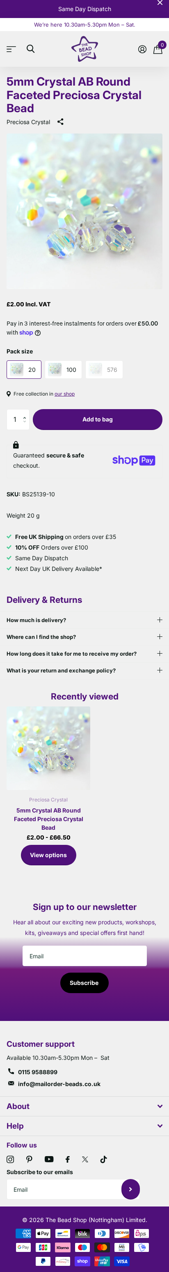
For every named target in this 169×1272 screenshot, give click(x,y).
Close (160, 2)
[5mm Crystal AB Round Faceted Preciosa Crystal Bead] (48, 748)
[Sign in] (142, 49)
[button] (26, 412)
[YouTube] (49, 1159)
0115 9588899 (37, 1071)
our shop (65, 394)
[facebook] (68, 1159)
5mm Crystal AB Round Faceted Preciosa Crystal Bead (48, 819)
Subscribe (85, 982)
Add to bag (97, 419)
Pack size (20, 351)
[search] (30, 49)
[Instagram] (10, 1159)
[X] (85, 1159)
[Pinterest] (29, 1159)
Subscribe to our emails (40, 1171)
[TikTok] (103, 1159)
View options (48, 854)
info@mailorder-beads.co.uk (59, 1083)
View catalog (13, 49)
